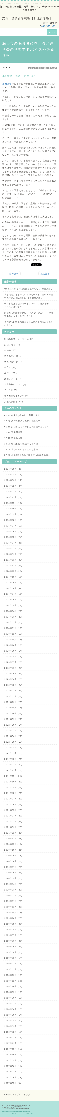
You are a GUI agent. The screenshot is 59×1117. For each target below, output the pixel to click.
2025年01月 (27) (13, 560)
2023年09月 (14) (13, 651)
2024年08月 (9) (12, 588)
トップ (26, 1094)
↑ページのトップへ (11, 1094)
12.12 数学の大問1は (15, 438)
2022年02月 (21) (13, 759)
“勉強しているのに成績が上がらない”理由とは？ (28, 289)
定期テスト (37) (12, 379)
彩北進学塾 (18, 1106)
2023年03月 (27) (13, 685)
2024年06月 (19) (13, 600)
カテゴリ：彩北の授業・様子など (42, 68)
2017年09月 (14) (13, 1060)
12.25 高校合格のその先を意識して (22, 421)
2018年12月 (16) (13, 975)
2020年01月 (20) (13, 901)
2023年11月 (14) (13, 639)
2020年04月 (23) (13, 884)
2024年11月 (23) (13, 571)
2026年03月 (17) (13, 480)
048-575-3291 (49, 26)
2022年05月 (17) (13, 742)
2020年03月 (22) (13, 890)
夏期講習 (7, 83)
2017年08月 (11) (13, 1066)
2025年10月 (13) (13, 508)
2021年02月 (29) (13, 827)
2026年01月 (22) (13, 491)
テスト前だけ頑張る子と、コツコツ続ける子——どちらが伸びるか (28, 305)
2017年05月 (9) (12, 1083)
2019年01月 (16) (13, 969)
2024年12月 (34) (13, 565)
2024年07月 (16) (13, 594)
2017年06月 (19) (13, 1077)
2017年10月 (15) (13, 1055)
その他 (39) (10, 350)
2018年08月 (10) (13, 998)
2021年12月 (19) (13, 770)
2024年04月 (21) (13, 611)
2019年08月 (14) (13, 929)
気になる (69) (11, 390)
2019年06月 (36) (13, 941)
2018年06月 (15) (13, 1009)
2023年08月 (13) (13, 656)
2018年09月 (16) (13, 992)
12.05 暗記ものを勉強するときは (21, 444)
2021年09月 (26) (13, 787)
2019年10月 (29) (13, 918)
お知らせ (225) (12, 345)
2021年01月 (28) (13, 833)
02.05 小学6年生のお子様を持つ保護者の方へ (27, 455)
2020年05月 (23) (13, 878)
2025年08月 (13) (13, 520)
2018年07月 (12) (13, 1003)
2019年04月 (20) (13, 952)
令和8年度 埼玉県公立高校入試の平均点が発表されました (28, 323)
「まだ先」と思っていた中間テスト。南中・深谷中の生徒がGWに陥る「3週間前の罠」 (28, 296)
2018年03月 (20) (13, 1026)
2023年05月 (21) (13, 674)
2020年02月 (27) (13, 895)
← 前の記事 (11, 273)
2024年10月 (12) (13, 577)
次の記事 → (48, 273)
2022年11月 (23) (13, 708)
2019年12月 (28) (13, 907)
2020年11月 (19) (13, 844)
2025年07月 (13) (13, 526)
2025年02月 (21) (13, 554)
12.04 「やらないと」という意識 (21, 449)
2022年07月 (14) (13, 730)
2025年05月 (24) (13, 537)
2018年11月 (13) (13, 981)
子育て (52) (10, 367)
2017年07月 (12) (13, 1072)
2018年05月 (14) (13, 1015)
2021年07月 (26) (13, 799)
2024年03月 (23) (13, 617)
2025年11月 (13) (13, 503)
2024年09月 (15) (13, 583)
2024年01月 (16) (13, 628)
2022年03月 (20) (13, 753)
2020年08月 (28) (13, 861)
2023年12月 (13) (13, 634)
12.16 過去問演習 (13, 432)
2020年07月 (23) (13, 867)
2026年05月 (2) (12, 469)
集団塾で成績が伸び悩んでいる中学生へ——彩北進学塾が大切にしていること (28, 314)
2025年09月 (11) (13, 514)
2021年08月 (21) (13, 793)
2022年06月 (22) (13, 736)
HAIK (32, 1114)
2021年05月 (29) (13, 810)
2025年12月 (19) (13, 497)
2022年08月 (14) (13, 725)
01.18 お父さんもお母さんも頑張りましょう (26, 427)
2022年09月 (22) (13, 719)
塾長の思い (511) (13, 362)
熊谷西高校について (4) (16, 396)
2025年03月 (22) (13, 548)
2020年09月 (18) (13, 855)
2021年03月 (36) (13, 821)
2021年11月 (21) (13, 776)
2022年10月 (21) (13, 713)
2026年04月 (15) (13, 474)
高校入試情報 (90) (13, 401)
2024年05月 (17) (13, 605)
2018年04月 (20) (13, 1020)
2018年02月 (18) (13, 1032)
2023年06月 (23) (13, 668)
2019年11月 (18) (13, 912)
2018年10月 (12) (13, 986)
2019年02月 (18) (13, 964)
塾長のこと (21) (12, 356)
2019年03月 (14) (13, 958)
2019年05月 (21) (13, 947)
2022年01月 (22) (13, 764)
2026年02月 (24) (13, 486)
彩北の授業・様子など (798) (18, 339)
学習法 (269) (11, 373)
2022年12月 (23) (13, 702)
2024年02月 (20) (13, 622)
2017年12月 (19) (13, 1043)
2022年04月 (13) (13, 747)
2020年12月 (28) (13, 838)
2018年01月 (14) (13, 1038)
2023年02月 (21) (13, 691)
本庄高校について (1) (15, 384)
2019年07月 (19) (13, 935)
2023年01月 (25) (13, 696)
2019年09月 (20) (13, 924)
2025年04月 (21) (13, 543)
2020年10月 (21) (13, 850)
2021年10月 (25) (13, 782)
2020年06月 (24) (13, 872)
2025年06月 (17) (13, 531)
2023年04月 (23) (13, 679)
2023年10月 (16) (13, 645)
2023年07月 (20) (13, 662)
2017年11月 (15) (13, 1049)
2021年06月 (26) (13, 804)
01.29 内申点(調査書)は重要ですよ (22, 415)
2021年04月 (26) (13, 816)
